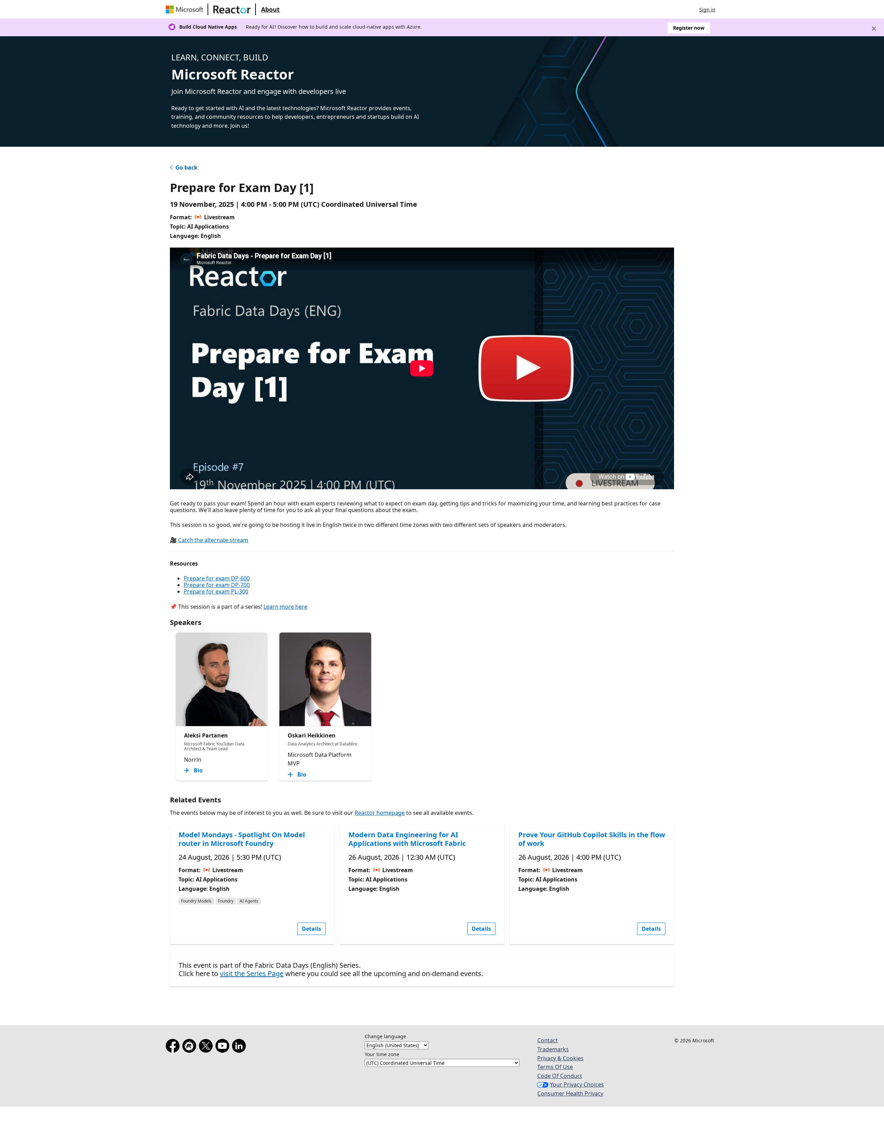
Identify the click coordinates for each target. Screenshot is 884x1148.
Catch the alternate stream (213, 540)
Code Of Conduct (559, 1076)
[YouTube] (223, 1047)
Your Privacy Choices (577, 1084)
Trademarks (553, 1049)
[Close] (874, 28)
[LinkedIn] (240, 1047)
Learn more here (285, 606)
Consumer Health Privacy (570, 1093)
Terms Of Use (555, 1067)
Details (311, 929)
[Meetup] (190, 1047)
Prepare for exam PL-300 (216, 591)
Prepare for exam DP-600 (217, 578)
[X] (207, 1047)
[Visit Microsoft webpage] (186, 9)
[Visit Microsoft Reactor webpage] (232, 9)
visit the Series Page (252, 973)
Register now (688, 28)
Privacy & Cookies (560, 1058)
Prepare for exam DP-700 (217, 585)
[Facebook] (174, 1047)
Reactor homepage (380, 813)
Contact (547, 1040)
